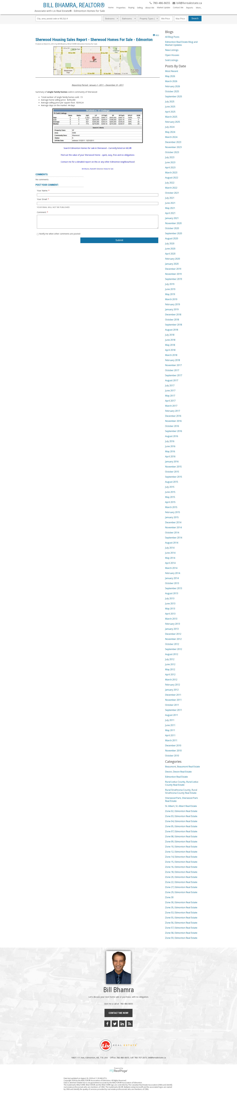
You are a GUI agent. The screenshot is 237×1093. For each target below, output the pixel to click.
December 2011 (173, 694)
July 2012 (169, 659)
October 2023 (172, 152)
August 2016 (171, 436)
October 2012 (172, 644)
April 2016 (170, 456)
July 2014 (169, 547)
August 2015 (171, 481)
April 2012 (170, 674)
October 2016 (172, 426)
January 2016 (172, 461)
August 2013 (171, 593)
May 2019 (170, 294)
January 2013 (172, 628)
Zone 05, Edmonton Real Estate (181, 826)
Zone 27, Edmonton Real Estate (181, 887)
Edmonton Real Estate (176, 776)
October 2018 (172, 319)
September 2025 (173, 96)
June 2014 (170, 552)
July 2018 (169, 334)
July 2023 (169, 157)
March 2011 (171, 740)
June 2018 (170, 339)
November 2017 (173, 365)
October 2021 (172, 192)
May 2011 (170, 730)
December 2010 (173, 745)
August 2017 (171, 380)
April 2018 (170, 349)
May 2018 (170, 344)
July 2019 (169, 284)
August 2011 (171, 715)
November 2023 (173, 147)
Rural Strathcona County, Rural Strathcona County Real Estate (181, 791)
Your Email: (42, 199)
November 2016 (173, 420)
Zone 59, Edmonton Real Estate (181, 937)
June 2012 (170, 664)
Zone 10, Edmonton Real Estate (181, 846)
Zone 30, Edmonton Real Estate (181, 902)
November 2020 (173, 223)
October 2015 (172, 471)
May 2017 (170, 395)
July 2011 (169, 720)
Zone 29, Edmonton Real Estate (181, 892)
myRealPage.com (118, 1071)
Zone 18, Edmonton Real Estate (181, 871)
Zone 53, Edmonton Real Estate (181, 912)
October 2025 (172, 91)
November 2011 (173, 699)
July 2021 (169, 197)
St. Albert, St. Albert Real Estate (181, 806)
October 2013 (172, 583)
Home (111, 7)
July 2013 (169, 598)
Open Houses (172, 55)
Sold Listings (171, 60)
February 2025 (172, 121)
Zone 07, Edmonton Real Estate (181, 831)
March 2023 (171, 172)
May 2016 (170, 451)
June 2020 (170, 248)
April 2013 (170, 613)
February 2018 (172, 360)
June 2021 (170, 202)
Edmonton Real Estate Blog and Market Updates (181, 43)
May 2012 (170, 669)
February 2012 (172, 684)
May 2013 (170, 608)
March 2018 (171, 355)
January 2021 (172, 218)
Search (194, 18)
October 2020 (172, 228)
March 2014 (171, 568)
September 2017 (173, 375)
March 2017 (171, 405)
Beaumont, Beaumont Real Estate (182, 766)
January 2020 (172, 263)
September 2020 (173, 233)
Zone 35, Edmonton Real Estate (181, 907)
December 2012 (173, 633)
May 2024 (170, 131)
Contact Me (178, 7)
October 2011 (172, 704)
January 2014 (172, 578)
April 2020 (170, 253)
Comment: (42, 212)
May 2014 (170, 557)
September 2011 (173, 709)
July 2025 (169, 101)
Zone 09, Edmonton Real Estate (181, 841)
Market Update (163, 7)
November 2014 (173, 527)
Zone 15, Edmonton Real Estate (181, 861)
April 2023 (170, 167)
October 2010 (172, 755)
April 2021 (170, 213)
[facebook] (107, 1024)
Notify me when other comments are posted (59, 233)
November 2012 (173, 639)
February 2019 (172, 304)
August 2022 (171, 177)
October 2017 (172, 370)
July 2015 (169, 486)
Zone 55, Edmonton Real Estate (181, 917)
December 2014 (173, 522)
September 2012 (173, 649)
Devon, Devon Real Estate (178, 771)
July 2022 (169, 182)
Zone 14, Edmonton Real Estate (181, 856)
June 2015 (170, 491)
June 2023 (170, 162)
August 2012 (171, 654)
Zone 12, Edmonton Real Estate (181, 851)
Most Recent (171, 71)
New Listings (171, 50)
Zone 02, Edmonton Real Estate (181, 811)
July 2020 (169, 243)
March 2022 (171, 187)
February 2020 (172, 258)
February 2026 (172, 86)
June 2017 (170, 390)
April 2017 (170, 400)
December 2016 (173, 415)
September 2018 (173, 324)
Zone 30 (169, 897)
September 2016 (173, 431)
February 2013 (172, 623)
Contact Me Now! (118, 1012)
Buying (131, 7)
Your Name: (42, 190)
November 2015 (173, 466)
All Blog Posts (172, 36)
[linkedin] (122, 1024)
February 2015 (172, 512)
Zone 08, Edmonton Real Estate (181, 836)
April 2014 (170, 562)
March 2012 (171, 679)
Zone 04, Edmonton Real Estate (181, 821)
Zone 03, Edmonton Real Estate (181, 816)
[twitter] (115, 1024)
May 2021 (170, 208)
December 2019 (173, 268)
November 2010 (173, 750)
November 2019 (173, 273)
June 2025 (170, 106)
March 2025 (171, 116)
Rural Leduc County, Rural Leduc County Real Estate (181, 783)
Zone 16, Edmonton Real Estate (181, 866)
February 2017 (172, 410)
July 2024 (169, 126)
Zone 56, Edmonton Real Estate (181, 922)
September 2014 (173, 537)
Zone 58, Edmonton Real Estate (181, 932)
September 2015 (173, 476)
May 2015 (170, 497)
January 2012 (172, 689)
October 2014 (172, 532)
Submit (119, 240)
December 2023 (173, 142)
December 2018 (173, 314)
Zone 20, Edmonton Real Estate (181, 877)
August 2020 (171, 238)
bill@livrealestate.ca (157, 1057)
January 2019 (172, 309)
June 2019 (170, 289)
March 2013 (171, 618)
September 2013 (173, 588)
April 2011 (170, 735)
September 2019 (173, 279)
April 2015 (170, 502)
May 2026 (170, 76)
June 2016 (170, 446)
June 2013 (170, 603)
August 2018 (171, 329)
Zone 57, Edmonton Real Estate (181, 927)
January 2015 (172, 517)
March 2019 (171, 299)
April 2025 (170, 111)
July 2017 (169, 385)
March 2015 (171, 507)
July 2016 (169, 441)
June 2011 (170, 725)
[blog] (130, 1024)
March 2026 (171, 81)
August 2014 (171, 542)
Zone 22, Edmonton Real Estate (181, 882)
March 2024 (171, 137)
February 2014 (172, 573)
